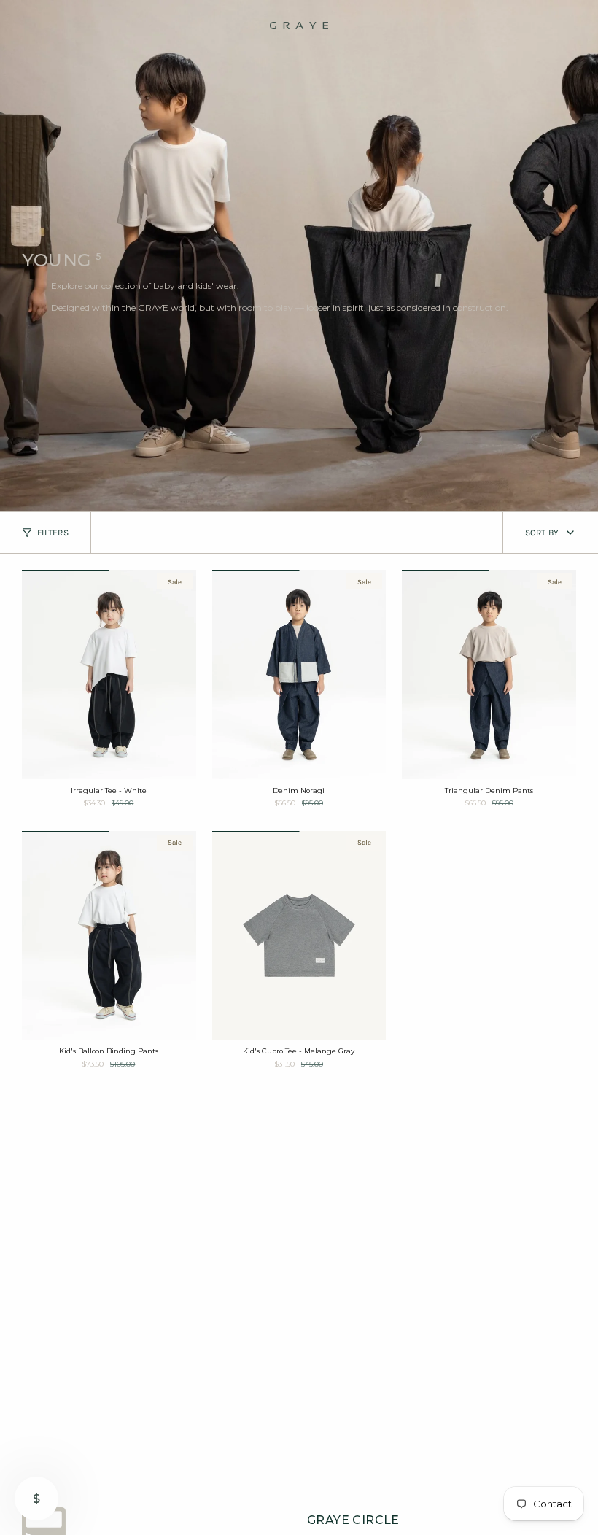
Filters (53, 532)
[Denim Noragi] (299, 674)
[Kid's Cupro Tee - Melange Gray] (299, 935)
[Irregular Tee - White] (109, 674)
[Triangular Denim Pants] (489, 674)
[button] (34, 25)
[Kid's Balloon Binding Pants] (109, 935)
